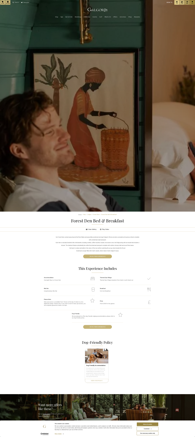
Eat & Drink (68, 17)
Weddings (78, 17)
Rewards (137, 17)
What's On (108, 17)
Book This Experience (97, 256)
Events (95, 17)
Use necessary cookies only (147, 433)
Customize (147, 428)
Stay (56, 17)
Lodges (89, 214)
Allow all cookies (147, 424)
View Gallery (92, 229)
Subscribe (26, 2)
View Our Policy (97, 380)
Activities (123, 17)
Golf (100, 17)
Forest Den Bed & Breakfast (109, 214)
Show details (58, 434)
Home (80, 214)
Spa (62, 17)
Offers (115, 17)
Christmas (87, 17)
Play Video (105, 229)
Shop (130, 17)
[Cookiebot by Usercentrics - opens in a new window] (44, 434)
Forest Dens (96, 214)
